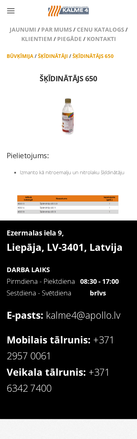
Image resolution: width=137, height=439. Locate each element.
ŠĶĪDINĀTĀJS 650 (93, 56)
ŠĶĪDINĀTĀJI (53, 56)
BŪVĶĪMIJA (20, 56)
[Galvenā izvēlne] (11, 11)
